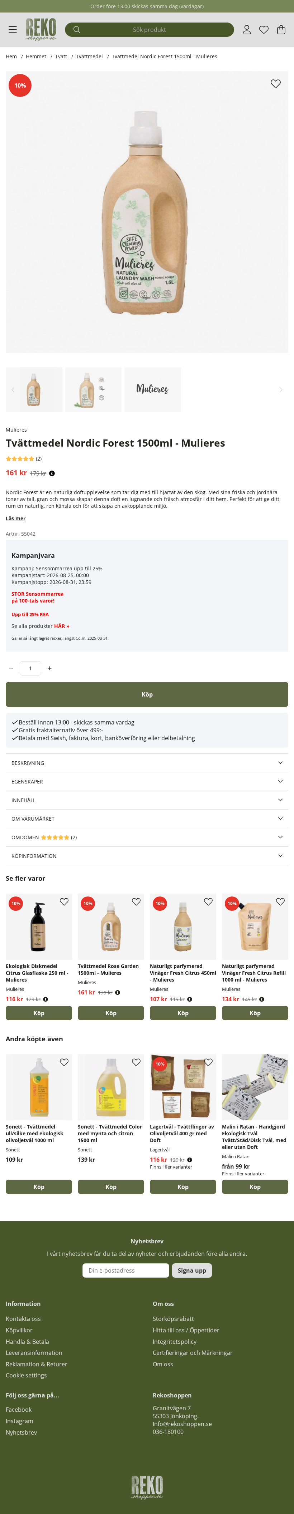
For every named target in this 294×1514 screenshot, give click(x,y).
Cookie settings (26, 1375)
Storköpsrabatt (173, 1319)
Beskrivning (27, 763)
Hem (11, 56)
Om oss (163, 1364)
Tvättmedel (90, 56)
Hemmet (36, 56)
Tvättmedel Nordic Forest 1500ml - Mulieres (164, 56)
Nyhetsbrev (21, 1432)
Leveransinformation (34, 1353)
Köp (183, 1187)
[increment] (49, 668)
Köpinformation (34, 855)
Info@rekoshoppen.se (182, 1424)
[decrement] (11, 668)
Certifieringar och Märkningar (193, 1353)
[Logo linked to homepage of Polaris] (40, 29)
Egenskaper (27, 781)
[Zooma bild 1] (147, 212)
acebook (20, 1410)
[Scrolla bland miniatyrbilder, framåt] (281, 389)
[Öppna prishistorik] (52, 473)
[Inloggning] (247, 29)
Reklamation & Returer (36, 1364)
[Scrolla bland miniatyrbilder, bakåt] (13, 389)
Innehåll (23, 800)
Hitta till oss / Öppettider (186, 1330)
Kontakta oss (23, 1319)
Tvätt (61, 56)
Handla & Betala (27, 1342)
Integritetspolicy (174, 1342)
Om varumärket (32, 818)
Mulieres (16, 429)
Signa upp (192, 1270)
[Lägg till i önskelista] (277, 83)
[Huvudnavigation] (13, 29)
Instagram (19, 1421)
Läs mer (15, 518)
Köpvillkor (19, 1330)
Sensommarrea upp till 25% (69, 568)
